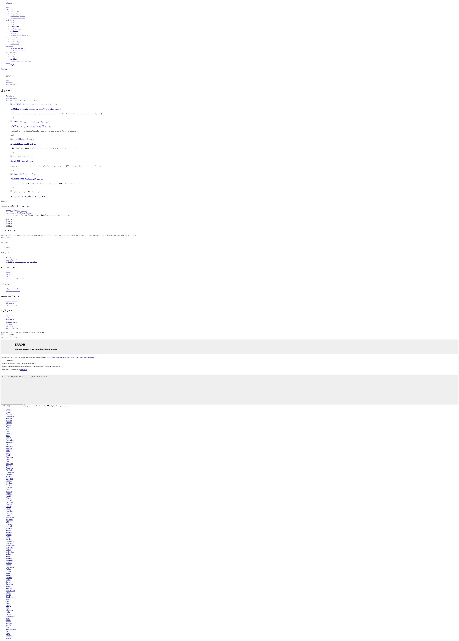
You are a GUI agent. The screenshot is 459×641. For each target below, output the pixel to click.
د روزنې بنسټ (12, 37)
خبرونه (9, 46)
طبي (12, 24)
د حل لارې (10, 20)
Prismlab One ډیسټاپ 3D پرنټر (27, 178)
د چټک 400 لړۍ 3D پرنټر (23, 161)
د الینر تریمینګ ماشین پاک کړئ (21, 100)
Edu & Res (15, 26)
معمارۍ (14, 31)
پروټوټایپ (16, 29)
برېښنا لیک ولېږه (10, 337)
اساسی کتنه (16, 39)
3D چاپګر (15, 11)
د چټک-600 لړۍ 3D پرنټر (23, 143)
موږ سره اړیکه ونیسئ (21, 61)
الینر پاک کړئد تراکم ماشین (18, 17)
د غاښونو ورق (17, 13)
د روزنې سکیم (17, 41)
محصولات (9, 9)
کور (7, 7)
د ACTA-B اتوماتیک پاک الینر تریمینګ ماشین (36, 109)
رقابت (13, 59)
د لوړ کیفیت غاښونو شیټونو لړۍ (28, 196)
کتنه (13, 54)
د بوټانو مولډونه (19, 35)
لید (12, 117)
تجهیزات (15, 44)
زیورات (14, 33)
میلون (13, 56)
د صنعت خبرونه (18, 50)
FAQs (13, 65)
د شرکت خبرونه (18, 48)
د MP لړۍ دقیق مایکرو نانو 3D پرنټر (31, 126)
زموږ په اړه (11, 52)
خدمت (8, 63)
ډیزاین (14, 22)
